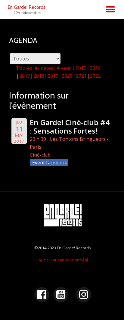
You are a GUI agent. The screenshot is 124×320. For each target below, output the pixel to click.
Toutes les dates (34, 68)
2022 (95, 76)
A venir (64, 68)
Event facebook (49, 162)
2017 (24, 76)
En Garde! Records (26, 7)
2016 (95, 68)
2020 (67, 76)
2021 (81, 76)
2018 (38, 76)
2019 (53, 76)
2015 (81, 68)
